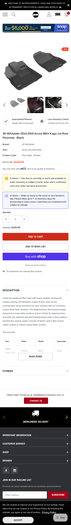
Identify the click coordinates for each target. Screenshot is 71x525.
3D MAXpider (28, 144)
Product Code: (10, 155)
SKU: (5, 150)
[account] (49, 14)
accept (18, 520)
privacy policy (49, 512)
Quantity (7, 212)
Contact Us (36, 401)
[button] (57, 14)
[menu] (5, 14)
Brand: (6, 144)
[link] (17, 102)
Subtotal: (7, 227)
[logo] (35, 14)
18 (7, 271)
